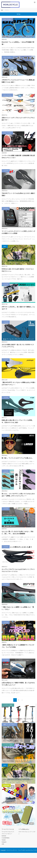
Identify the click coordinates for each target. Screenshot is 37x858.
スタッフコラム (7, 19)
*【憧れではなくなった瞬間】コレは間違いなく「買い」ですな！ (18, 608)
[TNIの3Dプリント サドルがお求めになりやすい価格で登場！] (18, 179)
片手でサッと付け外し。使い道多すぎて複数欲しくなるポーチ (18, 308)
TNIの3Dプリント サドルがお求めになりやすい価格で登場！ (18, 194)
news (4, 246)
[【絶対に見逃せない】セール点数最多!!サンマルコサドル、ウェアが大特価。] (18, 631)
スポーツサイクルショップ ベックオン (26, 832)
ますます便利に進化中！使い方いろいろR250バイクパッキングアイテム (18, 346)
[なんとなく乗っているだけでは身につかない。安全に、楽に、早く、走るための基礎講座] (18, 517)
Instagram (4, 842)
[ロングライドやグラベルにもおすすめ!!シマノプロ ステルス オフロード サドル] (18, 555)
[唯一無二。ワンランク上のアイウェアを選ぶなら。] (18, 444)
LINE (3, 844)
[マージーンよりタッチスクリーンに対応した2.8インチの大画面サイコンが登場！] (18, 217)
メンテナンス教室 (7, 705)
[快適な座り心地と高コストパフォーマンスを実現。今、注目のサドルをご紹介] (18, 406)
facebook (4, 835)
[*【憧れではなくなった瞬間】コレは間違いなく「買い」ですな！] (18, 593)
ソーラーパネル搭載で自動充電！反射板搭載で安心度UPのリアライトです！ (18, 156)
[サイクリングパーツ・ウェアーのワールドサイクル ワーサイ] (10, 7)
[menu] (34, 2)
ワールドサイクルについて (8, 831)
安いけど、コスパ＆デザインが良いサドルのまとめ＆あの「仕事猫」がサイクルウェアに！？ (18, 495)
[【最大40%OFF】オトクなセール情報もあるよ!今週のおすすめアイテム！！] (18, 368)
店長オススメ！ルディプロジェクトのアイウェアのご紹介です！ (18, 119)
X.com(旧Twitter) (5, 837)
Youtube (4, 840)
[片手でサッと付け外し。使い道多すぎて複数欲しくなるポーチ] (18, 293)
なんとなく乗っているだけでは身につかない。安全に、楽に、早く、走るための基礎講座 (17, 532)
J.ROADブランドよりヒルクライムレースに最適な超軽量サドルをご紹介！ (18, 81)
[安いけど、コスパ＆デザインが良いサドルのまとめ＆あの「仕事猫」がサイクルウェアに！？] (18, 479)
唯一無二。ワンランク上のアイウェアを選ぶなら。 (17, 458)
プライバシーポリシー (7, 833)
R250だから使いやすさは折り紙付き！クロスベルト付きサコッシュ (18, 270)
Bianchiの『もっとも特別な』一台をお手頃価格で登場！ (18, 43)
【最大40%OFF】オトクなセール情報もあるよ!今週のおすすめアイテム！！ (18, 383)
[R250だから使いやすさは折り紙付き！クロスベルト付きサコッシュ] (18, 255)
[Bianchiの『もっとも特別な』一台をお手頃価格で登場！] (18, 28)
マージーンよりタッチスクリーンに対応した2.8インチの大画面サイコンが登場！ (18, 232)
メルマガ (5, 170)
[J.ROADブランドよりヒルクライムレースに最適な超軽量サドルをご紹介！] (18, 66)
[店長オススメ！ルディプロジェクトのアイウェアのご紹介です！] (18, 104)
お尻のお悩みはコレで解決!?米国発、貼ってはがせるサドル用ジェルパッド (18, 684)
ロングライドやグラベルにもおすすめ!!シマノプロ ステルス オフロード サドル (18, 570)
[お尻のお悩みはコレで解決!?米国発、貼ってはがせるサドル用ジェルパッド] (18, 669)
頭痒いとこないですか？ (9, 724)
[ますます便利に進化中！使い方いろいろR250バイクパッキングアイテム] (18, 330)
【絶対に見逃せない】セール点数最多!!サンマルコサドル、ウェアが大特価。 (18, 646)
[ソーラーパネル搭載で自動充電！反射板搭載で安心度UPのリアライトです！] (18, 141)
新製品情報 (6, 785)
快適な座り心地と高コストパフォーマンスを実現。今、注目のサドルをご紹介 (17, 421)
